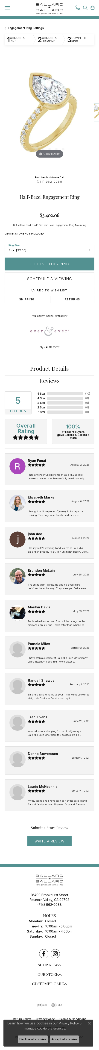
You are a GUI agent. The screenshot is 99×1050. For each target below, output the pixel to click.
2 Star (41, 407)
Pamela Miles (39, 644)
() (87, 393)
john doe (35, 534)
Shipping (27, 299)
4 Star (41, 398)
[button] (85, 8)
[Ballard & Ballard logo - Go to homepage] (49, 9)
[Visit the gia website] (56, 1005)
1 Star (41, 412)
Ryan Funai (37, 461)
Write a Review (49, 841)
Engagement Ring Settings (26, 28)
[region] (49, 114)
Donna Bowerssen (43, 754)
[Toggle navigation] (7, 8)
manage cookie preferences (44, 1028)
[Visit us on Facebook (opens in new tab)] (43, 953)
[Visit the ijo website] (42, 1005)
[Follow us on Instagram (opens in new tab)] (55, 953)
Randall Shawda (41, 680)
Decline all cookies (32, 1039)
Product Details (49, 369)
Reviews (49, 381)
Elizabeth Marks (41, 497)
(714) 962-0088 (49, 181)
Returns (72, 299)
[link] (78, 8)
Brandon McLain (41, 570)
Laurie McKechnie (43, 787)
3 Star (41, 403)
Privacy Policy (69, 1023)
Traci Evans (37, 717)
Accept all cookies (64, 1039)
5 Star (41, 393)
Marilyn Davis (39, 607)
